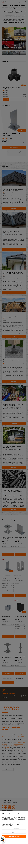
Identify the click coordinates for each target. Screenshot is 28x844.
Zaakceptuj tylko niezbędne (14, 828)
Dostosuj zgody (14, 832)
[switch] (3, 842)
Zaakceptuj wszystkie (14, 836)
